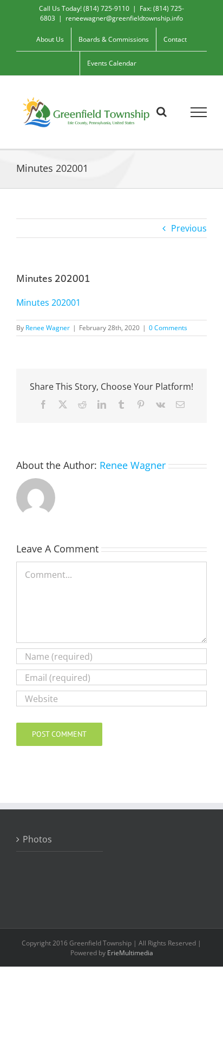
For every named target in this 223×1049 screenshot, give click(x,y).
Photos (37, 839)
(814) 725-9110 (106, 8)
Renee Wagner (47, 327)
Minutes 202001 (48, 302)
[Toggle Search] (161, 111)
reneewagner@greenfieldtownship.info (124, 18)
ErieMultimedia (130, 952)
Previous (189, 228)
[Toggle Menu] (199, 112)
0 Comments (168, 327)
